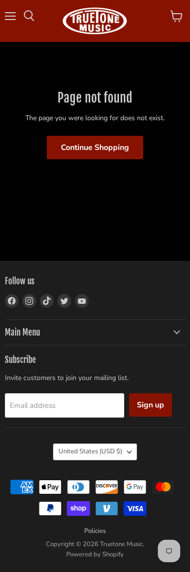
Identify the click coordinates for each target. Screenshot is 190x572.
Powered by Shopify (95, 554)
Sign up (150, 405)
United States (90, 451)
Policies (95, 531)
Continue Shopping (95, 147)
